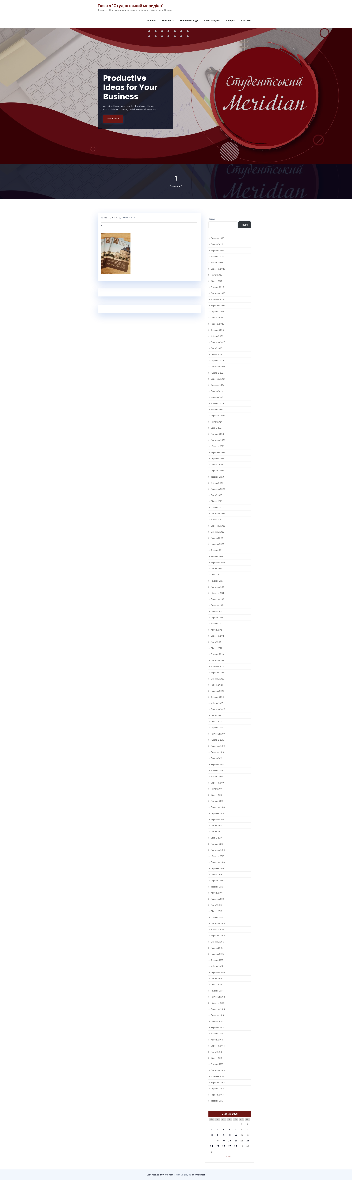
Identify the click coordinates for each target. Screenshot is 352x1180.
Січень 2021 (216, 648)
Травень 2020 (217, 697)
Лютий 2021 (216, 642)
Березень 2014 (218, 1045)
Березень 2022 (218, 562)
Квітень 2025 (217, 336)
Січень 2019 (216, 795)
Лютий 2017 (216, 831)
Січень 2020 (216, 721)
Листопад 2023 (218, 440)
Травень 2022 (217, 550)
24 (211, 1146)
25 (217, 1146)
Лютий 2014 (216, 1051)
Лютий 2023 (216, 495)
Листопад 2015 (218, 923)
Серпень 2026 (217, 238)
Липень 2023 (217, 464)
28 (235, 1146)
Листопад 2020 (218, 660)
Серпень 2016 (217, 868)
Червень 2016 (217, 880)
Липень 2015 (217, 947)
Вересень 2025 (218, 305)
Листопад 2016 (218, 850)
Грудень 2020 (217, 654)
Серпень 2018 (217, 813)
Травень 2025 (217, 330)
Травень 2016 (217, 886)
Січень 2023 (216, 501)
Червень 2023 (217, 470)
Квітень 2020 (217, 703)
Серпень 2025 (217, 311)
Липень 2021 (216, 611)
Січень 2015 (216, 984)
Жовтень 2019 (217, 739)
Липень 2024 (217, 391)
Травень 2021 (217, 623)
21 (236, 1140)
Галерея (230, 20)
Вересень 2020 (218, 672)
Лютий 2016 (216, 905)
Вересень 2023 (218, 452)
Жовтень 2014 (217, 1003)
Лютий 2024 (216, 421)
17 (212, 1140)
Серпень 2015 (217, 941)
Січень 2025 (216, 354)
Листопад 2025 (218, 293)
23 (247, 1140)
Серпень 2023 (217, 458)
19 (224, 1140)
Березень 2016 (218, 899)
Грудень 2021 (217, 580)
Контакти (246, 20)
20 (229, 1140)
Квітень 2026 (217, 262)
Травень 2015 (217, 960)
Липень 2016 (216, 874)
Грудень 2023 (217, 434)
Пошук (211, 218)
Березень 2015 (218, 972)
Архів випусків (212, 20)
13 (230, 1135)
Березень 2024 (218, 415)
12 (224, 1135)
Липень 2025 (217, 317)
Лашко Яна (127, 217)
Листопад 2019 (218, 733)
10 (212, 1135)
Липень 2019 (216, 758)
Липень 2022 (217, 538)
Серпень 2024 (217, 385)
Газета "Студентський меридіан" (130, 6)
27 (229, 1146)
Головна (151, 20)
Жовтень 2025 (218, 299)
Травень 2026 (217, 256)
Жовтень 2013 (217, 1076)
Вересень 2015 (218, 935)
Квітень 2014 (217, 1039)
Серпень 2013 (217, 1088)
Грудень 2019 (217, 727)
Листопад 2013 (218, 1070)
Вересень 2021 (218, 599)
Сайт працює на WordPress (160, 1174)
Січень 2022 (216, 574)
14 (236, 1135)
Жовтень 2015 (217, 929)
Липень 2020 (217, 684)
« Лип (228, 1156)
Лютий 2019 (216, 788)
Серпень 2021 (217, 605)
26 (223, 1146)
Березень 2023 (218, 489)
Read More (113, 118)
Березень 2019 (218, 782)
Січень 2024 (216, 427)
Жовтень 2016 (217, 856)
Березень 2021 (217, 635)
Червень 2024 (217, 397)
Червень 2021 (217, 617)
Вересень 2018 (218, 807)
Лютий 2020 (216, 715)
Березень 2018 (218, 819)
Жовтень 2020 (217, 666)
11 (217, 1135)
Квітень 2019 (217, 776)
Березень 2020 (218, 709)
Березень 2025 (218, 342)
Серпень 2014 (217, 1015)
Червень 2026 (217, 250)
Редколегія (168, 20)
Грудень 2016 (217, 844)
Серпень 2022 (217, 531)
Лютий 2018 (216, 825)
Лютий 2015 (216, 978)
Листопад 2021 (218, 587)
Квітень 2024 (217, 409)
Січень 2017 (216, 837)
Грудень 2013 (217, 1064)
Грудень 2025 (217, 287)
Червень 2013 (217, 1094)
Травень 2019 (217, 770)
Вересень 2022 (218, 525)
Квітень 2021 (216, 629)
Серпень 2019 (217, 752)
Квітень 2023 (217, 483)
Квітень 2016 (217, 892)
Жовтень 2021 (217, 593)
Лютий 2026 (216, 274)
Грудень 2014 (217, 990)
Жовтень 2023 (217, 446)
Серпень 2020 (217, 678)
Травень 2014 (217, 1033)
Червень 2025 (217, 323)
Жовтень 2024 (218, 372)
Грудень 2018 (217, 801)
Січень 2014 (216, 1058)
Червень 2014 (217, 1027)
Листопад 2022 (218, 513)
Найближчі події (189, 20)
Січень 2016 (216, 911)
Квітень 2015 (217, 966)
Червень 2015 (217, 954)
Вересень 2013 (218, 1082)
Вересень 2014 (218, 1009)
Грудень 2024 (217, 360)
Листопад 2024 (218, 366)
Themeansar (198, 1174)
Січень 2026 (216, 281)
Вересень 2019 (218, 746)
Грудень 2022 (217, 507)
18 (218, 1140)
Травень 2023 (217, 476)
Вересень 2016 (218, 862)
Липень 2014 (217, 1021)
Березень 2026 (218, 268)
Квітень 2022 (217, 556)
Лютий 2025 (216, 348)
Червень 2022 (217, 544)
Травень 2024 (217, 403)
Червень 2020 (217, 691)
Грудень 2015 (217, 917)
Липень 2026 (217, 244)
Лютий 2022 (216, 568)
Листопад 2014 (218, 996)
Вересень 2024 (218, 378)
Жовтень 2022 (217, 519)
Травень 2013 (217, 1100)
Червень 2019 (217, 764)
